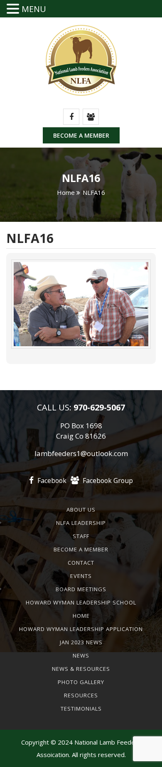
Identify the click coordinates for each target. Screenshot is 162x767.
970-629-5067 (98, 407)
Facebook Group (107, 480)
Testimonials (81, 708)
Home (66, 192)
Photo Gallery (81, 682)
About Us (81, 509)
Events (81, 576)
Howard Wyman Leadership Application (81, 629)
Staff (81, 536)
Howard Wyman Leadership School (81, 602)
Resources (81, 695)
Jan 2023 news (81, 642)
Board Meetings (81, 589)
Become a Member (81, 135)
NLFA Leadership (81, 523)
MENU (34, 9)
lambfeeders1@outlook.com (81, 453)
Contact (81, 562)
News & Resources (81, 668)
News (81, 655)
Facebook (51, 480)
